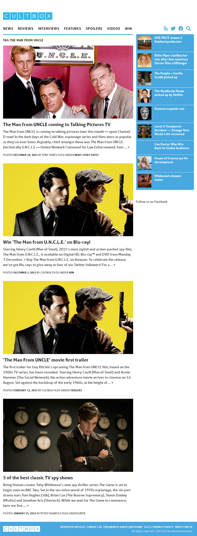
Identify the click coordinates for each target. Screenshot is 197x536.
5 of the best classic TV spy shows (38, 477)
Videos (113, 28)
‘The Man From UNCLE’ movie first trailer (45, 360)
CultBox (46, 272)
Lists (81, 513)
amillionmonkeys (182, 531)
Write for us (183, 527)
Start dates (90, 155)
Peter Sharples (51, 513)
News (8, 28)
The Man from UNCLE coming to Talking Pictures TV (56, 124)
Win (128, 28)
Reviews (25, 28)
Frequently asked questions (123, 527)
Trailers (76, 390)
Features (72, 28)
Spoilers (94, 28)
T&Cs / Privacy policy (159, 527)
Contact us (94, 527)
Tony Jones (50, 155)
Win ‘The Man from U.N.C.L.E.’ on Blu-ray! (46, 242)
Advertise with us (72, 527)
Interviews (48, 28)
